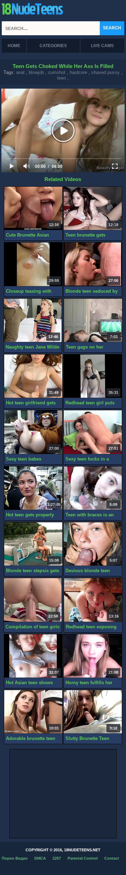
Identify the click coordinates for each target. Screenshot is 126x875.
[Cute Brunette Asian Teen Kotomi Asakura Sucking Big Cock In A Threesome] (33, 208)
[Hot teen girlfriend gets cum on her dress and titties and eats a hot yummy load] (33, 376)
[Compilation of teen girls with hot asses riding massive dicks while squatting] (33, 600)
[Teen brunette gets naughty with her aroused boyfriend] (93, 208)
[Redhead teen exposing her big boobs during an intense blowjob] (93, 600)
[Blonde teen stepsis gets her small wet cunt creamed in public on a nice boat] (33, 544)
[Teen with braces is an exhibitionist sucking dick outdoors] (93, 488)
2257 (56, 858)
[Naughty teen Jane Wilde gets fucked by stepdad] (33, 320)
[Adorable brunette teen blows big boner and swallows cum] (33, 712)
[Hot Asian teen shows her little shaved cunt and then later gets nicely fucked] (33, 656)
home (14, 45)
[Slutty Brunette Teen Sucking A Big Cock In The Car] (93, 712)
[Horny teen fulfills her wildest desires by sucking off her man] (93, 656)
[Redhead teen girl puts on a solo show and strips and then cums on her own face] (93, 376)
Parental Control (83, 858)
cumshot (56, 72)
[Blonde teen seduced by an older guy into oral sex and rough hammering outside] (93, 264)
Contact (111, 858)
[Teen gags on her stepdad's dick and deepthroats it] (93, 320)
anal (20, 72)
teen (61, 78)
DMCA (40, 858)
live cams (102, 45)
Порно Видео (15, 858)
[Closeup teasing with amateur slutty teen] (33, 264)
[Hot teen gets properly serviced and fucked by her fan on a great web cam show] (33, 488)
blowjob (36, 72)
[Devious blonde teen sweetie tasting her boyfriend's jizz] (93, 544)
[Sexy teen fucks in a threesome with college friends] (93, 432)
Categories (53, 45)
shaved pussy (105, 72)
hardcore (78, 72)
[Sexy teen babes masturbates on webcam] (33, 432)
